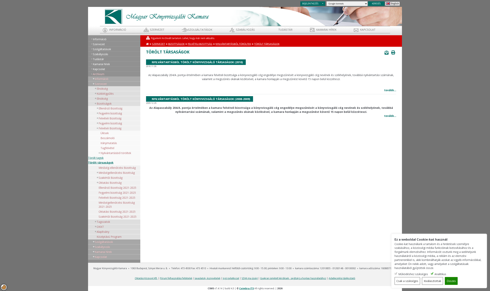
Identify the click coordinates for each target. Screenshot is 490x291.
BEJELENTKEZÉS (310, 3)
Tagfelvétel (107, 148)
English (395, 3)
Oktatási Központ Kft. (146, 278)
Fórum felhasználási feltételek (176, 278)
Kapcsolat (368, 29)
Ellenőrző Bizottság (110, 108)
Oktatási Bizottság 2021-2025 (117, 211)
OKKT (100, 227)
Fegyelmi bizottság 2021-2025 (117, 192)
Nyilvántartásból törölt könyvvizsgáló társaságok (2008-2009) (201, 99)
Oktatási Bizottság (110, 182)
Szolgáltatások (200, 29)
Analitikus (440, 274)
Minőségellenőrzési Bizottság (117, 173)
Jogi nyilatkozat (231, 278)
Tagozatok (103, 222)
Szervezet (157, 29)
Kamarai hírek (326, 29)
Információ (117, 29)
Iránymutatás (108, 143)
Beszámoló (107, 138)
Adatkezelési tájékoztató (342, 278)
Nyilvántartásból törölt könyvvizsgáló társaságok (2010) (197, 62)
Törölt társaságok (101, 162)
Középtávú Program (109, 237)
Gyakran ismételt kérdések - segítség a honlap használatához (293, 278)
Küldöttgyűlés (105, 93)
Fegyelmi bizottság (110, 113)
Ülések (104, 133)
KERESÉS (376, 3)
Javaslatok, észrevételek (207, 278)
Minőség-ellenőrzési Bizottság (117, 168)
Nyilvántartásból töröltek (233, 44)
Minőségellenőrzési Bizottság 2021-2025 (117, 204)
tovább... (390, 90)
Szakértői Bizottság (110, 178)
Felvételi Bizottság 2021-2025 (117, 197)
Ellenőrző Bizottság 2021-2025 (117, 187)
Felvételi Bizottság (110, 118)
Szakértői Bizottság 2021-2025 (117, 216)
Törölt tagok (96, 158)
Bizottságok (104, 103)
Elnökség (102, 88)
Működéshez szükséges (413, 274)
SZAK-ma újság (250, 278)
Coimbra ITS (246, 288)
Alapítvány (103, 232)
